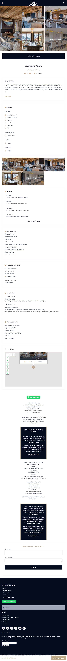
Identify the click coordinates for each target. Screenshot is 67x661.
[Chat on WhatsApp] (33, 397)
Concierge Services (33, 535)
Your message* (9, 557)
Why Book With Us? (33, 454)
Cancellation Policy (10, 280)
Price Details (11, 293)
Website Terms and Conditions (10, 617)
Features (9, 107)
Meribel (30, 70)
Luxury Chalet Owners (8, 597)
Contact (5, 624)
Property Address (12, 322)
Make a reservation (58, 658)
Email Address (6, 641)
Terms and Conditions (13, 265)
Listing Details (11, 231)
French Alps (36, 70)
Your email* (8, 549)
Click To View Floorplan (33, 221)
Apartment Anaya (26, 357)
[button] (33, 367)
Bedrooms (10, 191)
